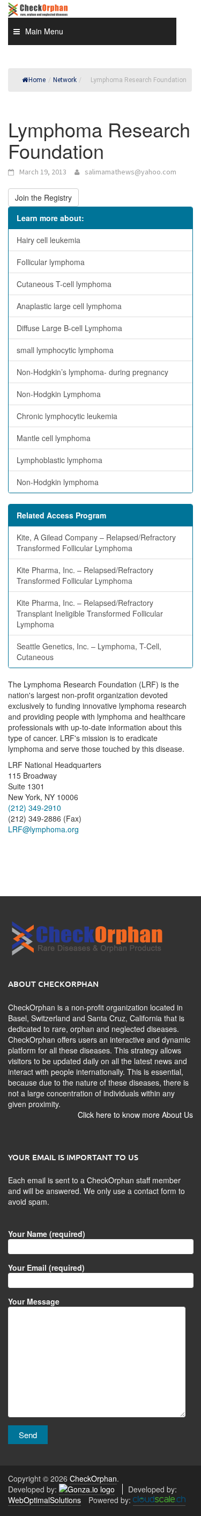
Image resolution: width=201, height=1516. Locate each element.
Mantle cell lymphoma (54, 438)
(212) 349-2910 (34, 807)
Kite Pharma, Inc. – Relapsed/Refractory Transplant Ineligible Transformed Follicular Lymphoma (90, 613)
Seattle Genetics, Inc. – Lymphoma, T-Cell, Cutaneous (89, 651)
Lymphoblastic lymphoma (59, 460)
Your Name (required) (46, 1233)
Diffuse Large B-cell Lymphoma (69, 328)
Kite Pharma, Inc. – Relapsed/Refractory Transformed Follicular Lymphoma (85, 575)
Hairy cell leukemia (48, 240)
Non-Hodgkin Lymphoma (59, 394)
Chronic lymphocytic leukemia (67, 416)
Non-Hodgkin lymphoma (58, 482)
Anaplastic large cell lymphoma (69, 306)
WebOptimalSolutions (44, 1500)
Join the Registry (43, 197)
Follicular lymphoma (51, 262)
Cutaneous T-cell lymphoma (64, 284)
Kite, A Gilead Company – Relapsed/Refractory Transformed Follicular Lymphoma (96, 542)
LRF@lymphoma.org (43, 829)
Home (37, 80)
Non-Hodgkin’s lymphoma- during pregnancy (92, 372)
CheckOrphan (93, 1478)
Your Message (33, 1301)
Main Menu (44, 31)
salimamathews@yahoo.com (130, 172)
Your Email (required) (46, 1267)
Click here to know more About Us (135, 1114)
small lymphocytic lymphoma (65, 350)
